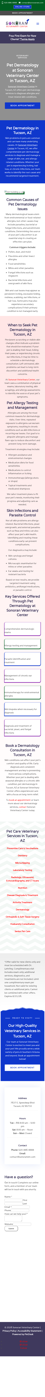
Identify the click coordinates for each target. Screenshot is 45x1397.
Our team (11, 1041)
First (25, 1200)
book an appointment (20, 800)
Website (8, 1224)
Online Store (22, 7)
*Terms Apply (27, 39)
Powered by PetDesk (22, 1334)
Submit (11, 1228)
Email (8, 1207)
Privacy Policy (9, 1330)
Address (22, 1098)
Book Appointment (22, 13)
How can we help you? (16, 1214)
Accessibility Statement (30, 1330)
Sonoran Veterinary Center (21, 86)
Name (8, 1196)
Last (25, 1203)
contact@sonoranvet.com (32, 3)
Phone (7, 1210)
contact (22, 807)
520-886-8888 (10, 3)
